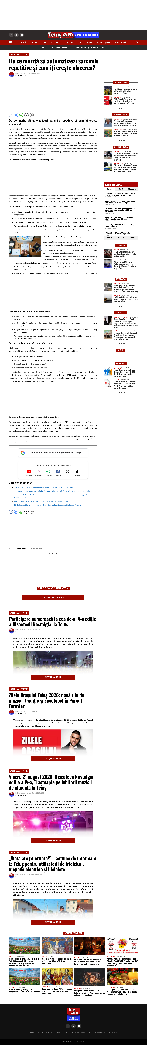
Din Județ (59, 42)
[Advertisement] (73, 15)
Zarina (39, 548)
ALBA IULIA (45, 1032)
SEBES (83, 1032)
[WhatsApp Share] (21, 115)
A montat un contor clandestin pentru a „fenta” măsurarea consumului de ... (120, 194)
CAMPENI (59, 1032)
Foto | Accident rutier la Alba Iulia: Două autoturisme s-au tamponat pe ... (120, 202)
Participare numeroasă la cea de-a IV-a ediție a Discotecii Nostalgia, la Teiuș (43, 487)
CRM (33, 548)
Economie (69, 42)
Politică (79, 42)
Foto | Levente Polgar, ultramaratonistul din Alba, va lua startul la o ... (120, 218)
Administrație (47, 42)
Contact (44, 47)
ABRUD (32, 1032)
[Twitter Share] (26, 115)
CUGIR (66, 1032)
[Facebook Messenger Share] (16, 115)
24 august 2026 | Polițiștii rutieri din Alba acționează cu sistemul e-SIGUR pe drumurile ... (120, 210)
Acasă (23, 42)
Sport (99, 42)
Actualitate (34, 42)
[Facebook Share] (11, 115)
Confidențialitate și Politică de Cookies (89, 47)
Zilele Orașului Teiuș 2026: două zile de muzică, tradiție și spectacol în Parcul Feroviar (47, 505)
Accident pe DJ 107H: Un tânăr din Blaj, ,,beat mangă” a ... (119, 225)
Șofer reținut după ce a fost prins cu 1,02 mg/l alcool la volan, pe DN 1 (41, 501)
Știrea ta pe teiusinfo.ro (60, 47)
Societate (90, 42)
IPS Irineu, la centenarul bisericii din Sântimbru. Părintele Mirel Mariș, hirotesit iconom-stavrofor (52, 491)
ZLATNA (90, 1032)
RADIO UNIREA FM (100, 1032)
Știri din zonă (120, 42)
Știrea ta (108, 42)
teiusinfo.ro (22, 75)
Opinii (132, 237)
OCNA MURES (75, 1032)
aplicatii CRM (63, 422)
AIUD (38, 1032)
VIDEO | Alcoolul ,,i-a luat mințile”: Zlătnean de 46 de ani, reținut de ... (118, 233)
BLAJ (52, 1032)
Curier (109, 189)
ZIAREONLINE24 (112, 1032)
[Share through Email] (32, 115)
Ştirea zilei (132, 189)
